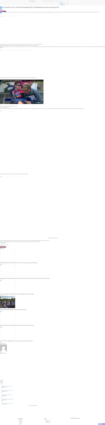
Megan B (1, 264)
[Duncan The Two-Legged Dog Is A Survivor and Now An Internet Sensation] (52, 333)
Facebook (61, 2)
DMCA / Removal (62, 4)
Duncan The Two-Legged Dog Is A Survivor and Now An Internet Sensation (16, 340)
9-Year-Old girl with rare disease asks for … (7, 394)
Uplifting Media (30, 405)
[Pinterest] (1, 11)
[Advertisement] (52, 37)
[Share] (1, 12)
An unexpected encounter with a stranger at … (8, 390)
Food (20, 423)
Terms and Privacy (62, 3)
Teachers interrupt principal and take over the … (8, 403)
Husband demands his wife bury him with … (7, 386)
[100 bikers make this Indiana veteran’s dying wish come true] (52, 302)
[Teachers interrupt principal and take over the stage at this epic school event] (52, 318)
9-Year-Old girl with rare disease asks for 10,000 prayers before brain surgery (17, 294)
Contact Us (47, 421)
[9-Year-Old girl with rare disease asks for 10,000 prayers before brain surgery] (52, 286)
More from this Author (3, 353)
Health (20, 424)
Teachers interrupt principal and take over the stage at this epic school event (17, 325)
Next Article (4, 11)
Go (67, 3)
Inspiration (21, 422)
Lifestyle (21, 421)
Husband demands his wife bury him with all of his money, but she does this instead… (19, 262)
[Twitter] (1, 9)
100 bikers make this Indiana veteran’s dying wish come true (13, 309)
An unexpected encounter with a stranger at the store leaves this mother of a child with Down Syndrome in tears (25, 278)
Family (20, 420)
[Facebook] (1, 7)
